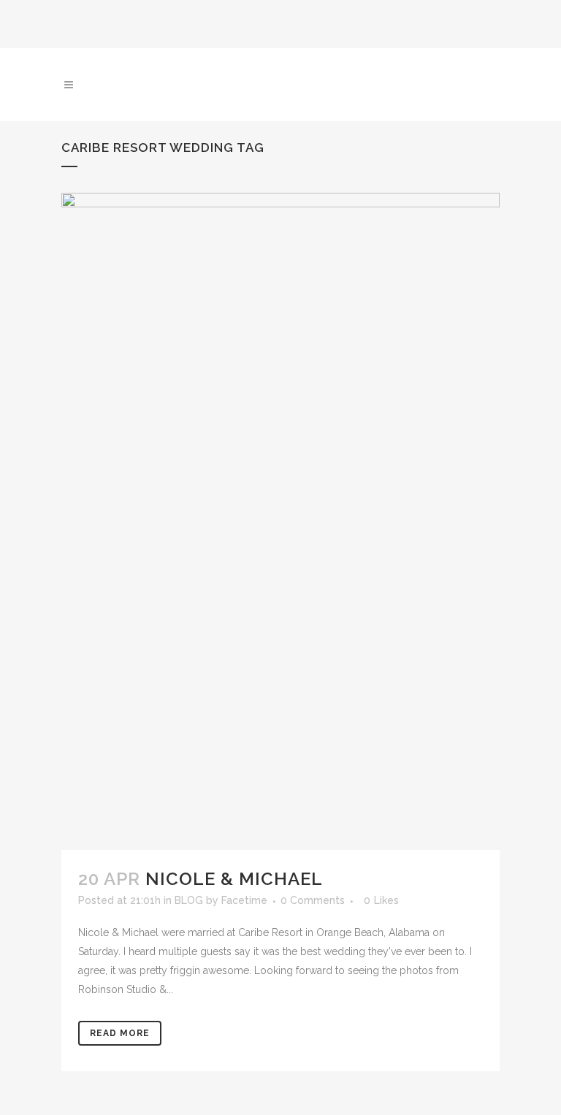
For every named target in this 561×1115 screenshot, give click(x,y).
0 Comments (312, 900)
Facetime (244, 900)
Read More (120, 1033)
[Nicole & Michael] (280, 521)
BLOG (189, 900)
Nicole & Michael (234, 878)
